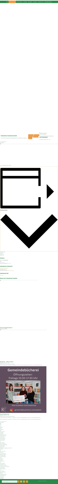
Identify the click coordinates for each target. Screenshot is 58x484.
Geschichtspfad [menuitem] (2, 445)
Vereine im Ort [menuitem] (2, 462)
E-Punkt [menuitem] (1, 473)
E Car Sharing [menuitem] (2, 470)
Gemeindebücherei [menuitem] (3, 475)
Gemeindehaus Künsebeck (4, 268)
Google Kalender (2, 251)
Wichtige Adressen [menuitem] (3, 469)
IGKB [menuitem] (0, 430)
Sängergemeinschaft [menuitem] (3, 434)
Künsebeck (30, 1)
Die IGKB (25, 1)
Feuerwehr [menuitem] (1, 429)
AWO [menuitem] (0, 428)
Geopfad (35, 1)
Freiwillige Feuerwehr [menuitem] (3, 474)
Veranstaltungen (12, 1)
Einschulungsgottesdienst (6, 327)
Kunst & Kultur (19, 1)
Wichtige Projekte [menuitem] (2, 438)
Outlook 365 (2, 254)
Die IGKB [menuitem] (1, 450)
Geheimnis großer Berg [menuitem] (3, 444)
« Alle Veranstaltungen (42, 134)
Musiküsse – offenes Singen (6, 361)
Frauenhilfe (2, 142)
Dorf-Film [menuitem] (1, 452)
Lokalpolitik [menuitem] (1, 432)
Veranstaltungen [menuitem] (2, 439)
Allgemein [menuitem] (1, 427)
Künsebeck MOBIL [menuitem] (3, 455)
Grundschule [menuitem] (2, 476)
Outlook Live (2, 255)
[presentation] (18, 280)
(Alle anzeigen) (12, 363)
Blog (7, 1)
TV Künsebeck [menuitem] (2, 437)
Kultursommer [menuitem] (2, 442)
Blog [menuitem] (0, 424)
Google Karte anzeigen (10, 270)
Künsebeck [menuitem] (1, 458)
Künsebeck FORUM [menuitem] (3, 456)
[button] (29, 44)
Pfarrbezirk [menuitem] (1, 433)
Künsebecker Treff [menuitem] (2, 464)
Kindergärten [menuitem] (2, 477)
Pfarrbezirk (1, 275)
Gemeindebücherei (3, 141)
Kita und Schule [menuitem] (2, 431)
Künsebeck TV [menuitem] (2, 446)
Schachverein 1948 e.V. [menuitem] (3, 465)
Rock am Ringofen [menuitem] (2, 443)
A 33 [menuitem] (0, 426)
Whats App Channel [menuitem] (3, 454)
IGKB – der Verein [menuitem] (2, 451)
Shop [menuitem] (1, 457)
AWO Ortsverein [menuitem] (2, 463)
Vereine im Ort (41, 1)
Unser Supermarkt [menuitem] (3, 453)
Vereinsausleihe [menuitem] (2, 467)
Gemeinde (9, 263)
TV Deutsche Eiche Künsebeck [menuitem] (4, 466)
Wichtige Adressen (48, 1)
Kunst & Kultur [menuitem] (2, 441)
